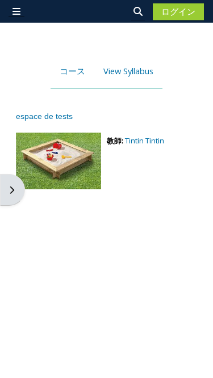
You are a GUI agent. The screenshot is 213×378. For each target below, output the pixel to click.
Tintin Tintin (144, 140)
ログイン (178, 11)
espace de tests (44, 116)
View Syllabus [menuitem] (128, 71)
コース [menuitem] (72, 71)
